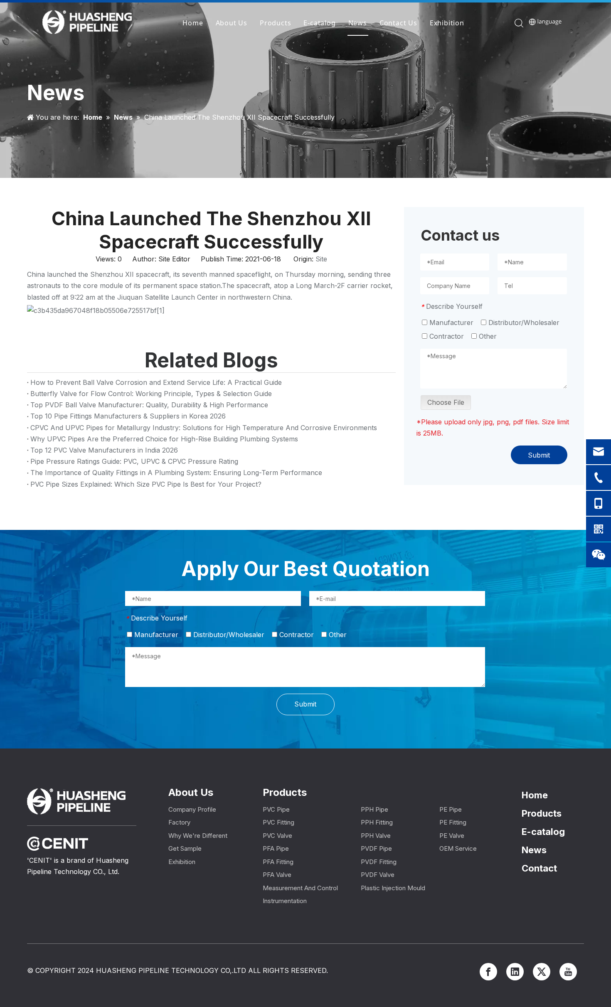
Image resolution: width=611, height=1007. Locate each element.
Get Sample (185, 848)
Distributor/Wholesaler (522, 322)
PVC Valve (277, 836)
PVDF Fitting (379, 862)
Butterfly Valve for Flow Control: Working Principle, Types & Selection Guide (151, 393)
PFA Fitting (278, 862)
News (357, 22)
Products (275, 22)
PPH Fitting (377, 822)
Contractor (445, 336)
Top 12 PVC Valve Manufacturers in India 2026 (104, 450)
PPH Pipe (374, 809)
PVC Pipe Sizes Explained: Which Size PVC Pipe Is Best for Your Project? (145, 484)
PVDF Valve (377, 875)
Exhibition (447, 22)
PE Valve (451, 836)
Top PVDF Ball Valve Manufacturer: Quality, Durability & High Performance (149, 405)
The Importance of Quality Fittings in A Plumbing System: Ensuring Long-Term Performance (176, 472)
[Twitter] (541, 971)
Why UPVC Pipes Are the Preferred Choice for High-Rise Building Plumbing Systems (164, 439)
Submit (539, 455)
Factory (179, 822)
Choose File (445, 402)
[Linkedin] (515, 971)
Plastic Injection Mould (393, 888)
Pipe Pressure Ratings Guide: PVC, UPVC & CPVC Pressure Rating (134, 461)
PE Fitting (452, 822)
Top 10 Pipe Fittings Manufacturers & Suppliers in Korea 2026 (128, 416)
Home (192, 22)
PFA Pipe (276, 848)
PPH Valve (376, 836)
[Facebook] (488, 971)
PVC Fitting (278, 822)
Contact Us (398, 22)
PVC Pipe (276, 809)
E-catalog (319, 22)
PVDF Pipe (376, 848)
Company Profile (192, 809)
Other (487, 336)
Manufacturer (450, 322)
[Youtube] (568, 971)
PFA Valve (277, 875)
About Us (231, 22)
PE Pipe (450, 809)
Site (321, 259)
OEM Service (458, 848)
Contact (539, 868)
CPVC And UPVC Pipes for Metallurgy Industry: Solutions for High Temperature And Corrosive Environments (203, 427)
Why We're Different (197, 836)
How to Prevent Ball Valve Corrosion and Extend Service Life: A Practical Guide (156, 382)
